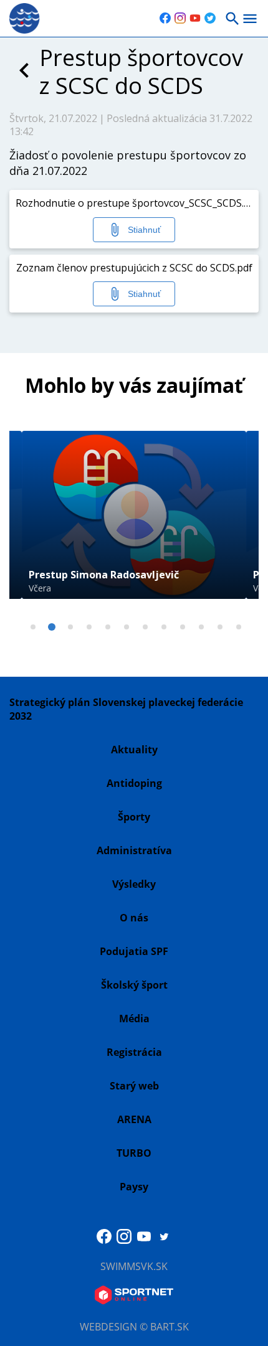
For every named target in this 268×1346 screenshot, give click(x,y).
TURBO (134, 1153)
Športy (134, 817)
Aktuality (134, 749)
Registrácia (134, 1052)
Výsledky (134, 884)
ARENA (134, 1119)
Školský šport (134, 985)
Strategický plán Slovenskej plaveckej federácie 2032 (126, 709)
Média (134, 1018)
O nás (134, 918)
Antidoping (134, 783)
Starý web (134, 1086)
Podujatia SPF (134, 951)
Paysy (134, 1186)
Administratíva (134, 850)
